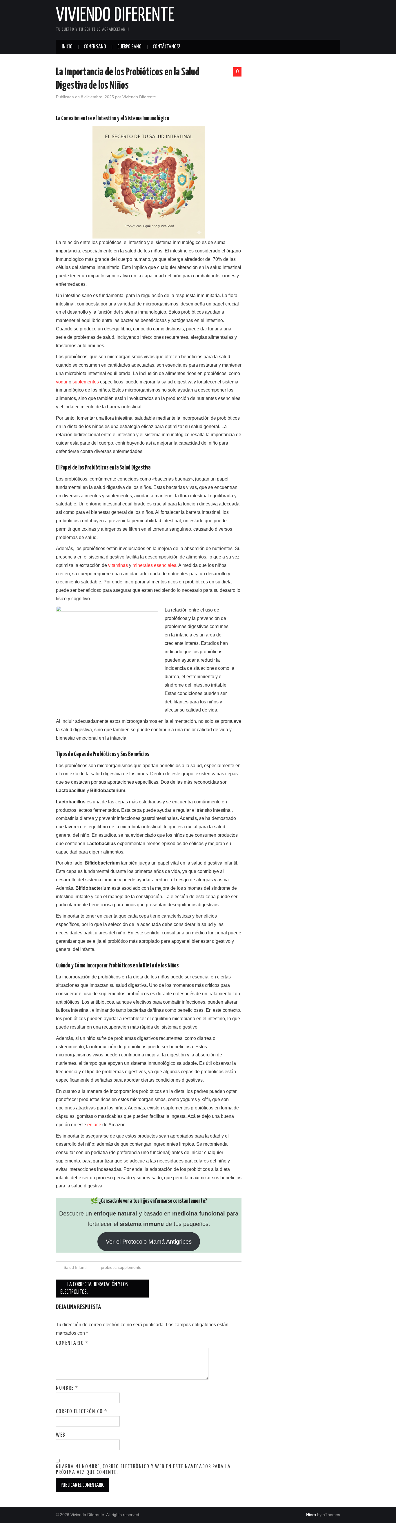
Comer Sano (95, 47)
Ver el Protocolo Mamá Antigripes (149, 1241)
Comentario (72, 1343)
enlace (94, 1124)
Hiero (311, 1514)
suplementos (85, 381)
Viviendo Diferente (115, 15)
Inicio (67, 47)
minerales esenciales (154, 565)
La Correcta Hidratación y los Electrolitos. (94, 1288)
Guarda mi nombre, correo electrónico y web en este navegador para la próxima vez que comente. (143, 1469)
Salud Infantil (75, 1267)
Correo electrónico (82, 1411)
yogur (62, 381)
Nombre (67, 1388)
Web (61, 1435)
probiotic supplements (121, 1267)
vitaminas (118, 565)
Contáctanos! (166, 47)
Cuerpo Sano (129, 47)
